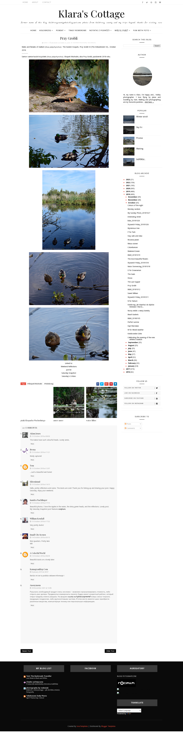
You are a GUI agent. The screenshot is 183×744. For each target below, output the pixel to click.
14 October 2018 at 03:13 (41, 537)
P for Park (131, 232)
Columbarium (133, 247)
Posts (128, 424)
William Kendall (37, 518)
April (130, 357)
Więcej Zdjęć (121, 30)
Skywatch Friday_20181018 (138, 263)
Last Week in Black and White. (36, 678)
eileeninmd (35, 481)
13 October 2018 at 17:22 (41, 521)
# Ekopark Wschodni (35, 384)
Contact (46, 2)
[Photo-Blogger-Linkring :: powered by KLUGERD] (136, 689)
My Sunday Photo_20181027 (139, 213)
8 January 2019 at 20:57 (40, 572)
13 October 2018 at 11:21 (41, 452)
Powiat (60, 30)
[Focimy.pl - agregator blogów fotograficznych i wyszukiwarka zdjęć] (126, 683)
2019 (128, 191)
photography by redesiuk (37, 688)
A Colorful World (37, 553)
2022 (128, 183)
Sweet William (133, 293)
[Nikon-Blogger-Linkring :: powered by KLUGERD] (136, 693)
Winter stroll (142, 116)
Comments (130, 428)
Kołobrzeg (45, 30)
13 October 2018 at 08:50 (41, 436)
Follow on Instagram (133, 403)
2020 (128, 188)
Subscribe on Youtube (134, 398)
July (130, 348)
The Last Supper (134, 282)
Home (25, 2)
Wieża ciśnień (133, 244)
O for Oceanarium (134, 270)
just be (68, 370)
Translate (135, 714)
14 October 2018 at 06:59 (41, 556)
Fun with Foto (141, 30)
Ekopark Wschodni (80, 43)
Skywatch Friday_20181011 (138, 297)
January (131, 366)
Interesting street (134, 217)
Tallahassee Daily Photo (36, 696)
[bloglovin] (160, 2)
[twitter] (147, 2)
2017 (128, 369)
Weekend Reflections (69, 367)
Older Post (110, 651)
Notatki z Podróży (99, 30)
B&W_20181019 (134, 255)
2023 (128, 180)
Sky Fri (139, 127)
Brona (32, 449)
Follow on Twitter (132, 388)
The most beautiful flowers (138, 259)
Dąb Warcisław (133, 326)
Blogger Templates (108, 726)
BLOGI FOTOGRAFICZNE (126, 676)
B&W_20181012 (134, 289)
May (130, 354)
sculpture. (62, 509)
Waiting (139, 149)
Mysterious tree (133, 228)
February (132, 363)
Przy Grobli (132, 286)
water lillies (91, 420)
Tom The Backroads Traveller (39, 676)
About (35, 2)
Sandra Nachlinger (38, 500)
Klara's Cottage (91, 13)
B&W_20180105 (134, 318)
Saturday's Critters (69, 376)
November (133, 200)
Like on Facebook (132, 393)
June (130, 351)
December (133, 197)
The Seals (131, 274)
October (132, 203)
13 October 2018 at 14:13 (41, 484)
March (131, 360)
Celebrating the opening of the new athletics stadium (141, 338)
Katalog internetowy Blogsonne (129, 697)
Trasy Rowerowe (77, 30)
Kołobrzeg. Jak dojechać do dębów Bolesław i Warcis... (141, 306)
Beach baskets (133, 315)
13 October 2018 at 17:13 (41, 503)
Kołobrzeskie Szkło (135, 334)
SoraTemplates (82, 726)
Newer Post (26, 651)
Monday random (134, 209)
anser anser (58, 420)
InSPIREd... (140, 159)
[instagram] (155, 2)
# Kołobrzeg (48, 384)
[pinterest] (151, 2)
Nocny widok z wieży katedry (139, 311)
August (131, 345)
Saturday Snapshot (68, 373)
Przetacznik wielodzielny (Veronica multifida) (42, 684)
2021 (128, 185)
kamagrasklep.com (39, 569)
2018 (128, 194)
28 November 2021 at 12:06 (41, 588)
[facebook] (142, 2)
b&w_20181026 (134, 221)
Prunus (139, 138)
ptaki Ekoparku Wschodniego (33, 420)
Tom (32, 465)
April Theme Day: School (35, 698)
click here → (149, 102)
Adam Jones (35, 433)
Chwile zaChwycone (34, 682)
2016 (128, 372)
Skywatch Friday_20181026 (138, 224)
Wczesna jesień (133, 240)
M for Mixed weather (136, 330)
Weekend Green (134, 251)
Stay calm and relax (135, 236)
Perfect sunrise (133, 322)
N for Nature (132, 301)
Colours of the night (135, 205)
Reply (32, 444)
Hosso (130, 278)
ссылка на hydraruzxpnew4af (79, 597)
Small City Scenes (38, 534)
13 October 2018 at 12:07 (41, 468)
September (133, 342)
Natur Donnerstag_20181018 (139, 266)
